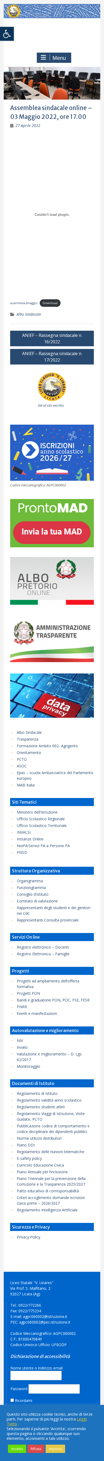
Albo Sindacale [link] (29, 314)
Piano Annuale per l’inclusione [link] (42, 1171)
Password (18, 1388)
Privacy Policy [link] (28, 1237)
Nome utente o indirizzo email (36, 1368)
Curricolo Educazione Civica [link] (40, 1165)
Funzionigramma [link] (31, 887)
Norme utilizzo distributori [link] (39, 1138)
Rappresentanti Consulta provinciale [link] (48, 920)
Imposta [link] (55, 1448)
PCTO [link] (22, 759)
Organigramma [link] (30, 880)
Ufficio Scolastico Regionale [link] (41, 818)
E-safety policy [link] (29, 1158)
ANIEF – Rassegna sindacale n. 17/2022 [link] (52, 357)
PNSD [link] (22, 852)
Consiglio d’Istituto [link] (33, 894)
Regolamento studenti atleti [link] (41, 1106)
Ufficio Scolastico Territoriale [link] (42, 825)
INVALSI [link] (24, 832)
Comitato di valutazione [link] (37, 900)
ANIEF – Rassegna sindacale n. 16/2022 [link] (52, 338)
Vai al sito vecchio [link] (51, 405)
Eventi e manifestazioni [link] (37, 1013)
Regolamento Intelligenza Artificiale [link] (47, 1209)
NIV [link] (20, 1040)
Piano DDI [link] (26, 1144)
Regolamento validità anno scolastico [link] (49, 1100)
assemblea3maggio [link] (24, 303)
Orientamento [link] (29, 752)
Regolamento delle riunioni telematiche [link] (50, 1151)
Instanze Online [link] (30, 838)
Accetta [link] (17, 1448)
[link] (7, 34)
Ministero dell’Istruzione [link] (37, 812)
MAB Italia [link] (26, 785)
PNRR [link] (22, 1006)
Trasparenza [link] (27, 739)
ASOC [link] (22, 765)
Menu (59, 58)
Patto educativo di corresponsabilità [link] (48, 1190)
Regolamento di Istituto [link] (37, 1093)
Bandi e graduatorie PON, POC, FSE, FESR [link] (53, 1000)
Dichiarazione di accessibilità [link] (40, 1356)
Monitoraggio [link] (28, 1066)
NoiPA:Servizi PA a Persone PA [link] (43, 845)
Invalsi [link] (22, 1047)
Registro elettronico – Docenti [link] (43, 947)
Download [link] (50, 303)
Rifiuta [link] (36, 1448)
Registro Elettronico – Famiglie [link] (43, 953)
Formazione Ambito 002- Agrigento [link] (47, 745)
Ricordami (23, 1400)
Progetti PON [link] (28, 993)
